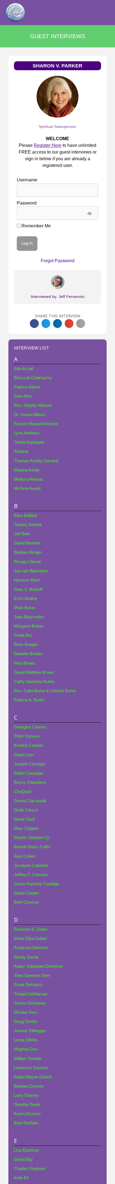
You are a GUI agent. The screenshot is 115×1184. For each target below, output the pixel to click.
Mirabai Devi (25, 1012)
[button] (34, 323)
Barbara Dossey (29, 1086)
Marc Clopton (26, 828)
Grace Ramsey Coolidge (36, 884)
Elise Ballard (25, 515)
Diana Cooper (26, 893)
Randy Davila (26, 957)
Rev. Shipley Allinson (33, 405)
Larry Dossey (26, 1095)
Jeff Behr (22, 534)
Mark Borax (24, 608)
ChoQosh (23, 791)
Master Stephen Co (31, 837)
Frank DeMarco (28, 985)
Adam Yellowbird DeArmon (38, 966)
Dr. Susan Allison (29, 414)
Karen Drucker (27, 1114)
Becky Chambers (30, 782)
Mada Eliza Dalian (30, 938)
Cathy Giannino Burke (34, 681)
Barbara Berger (28, 552)
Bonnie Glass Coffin (32, 847)
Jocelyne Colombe (31, 865)
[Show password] (89, 213)
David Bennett (27, 543)
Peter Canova (26, 736)
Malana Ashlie (26, 470)
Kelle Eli (21, 1178)
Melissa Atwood (28, 479)
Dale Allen (23, 396)
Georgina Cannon (30, 727)
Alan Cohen (24, 856)
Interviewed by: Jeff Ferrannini (57, 296)
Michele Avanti (27, 488)
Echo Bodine (25, 598)
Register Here (47, 145)
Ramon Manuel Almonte (36, 424)
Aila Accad (23, 368)
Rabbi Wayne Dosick (33, 1077)
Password (27, 203)
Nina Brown (24, 663)
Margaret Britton (28, 626)
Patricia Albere (27, 387)
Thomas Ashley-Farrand (36, 461)
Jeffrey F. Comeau (30, 874)
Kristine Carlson (28, 745)
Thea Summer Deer (32, 975)
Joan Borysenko (29, 617)
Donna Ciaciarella (30, 801)
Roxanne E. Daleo (30, 929)
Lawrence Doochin (31, 1068)
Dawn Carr (24, 755)
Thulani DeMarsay (30, 994)
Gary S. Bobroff (28, 589)
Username (27, 180)
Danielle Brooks (28, 653)
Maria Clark (24, 819)
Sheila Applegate (29, 442)
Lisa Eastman (26, 1150)
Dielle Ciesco (26, 810)
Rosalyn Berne (27, 562)
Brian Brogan (26, 644)
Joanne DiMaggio (30, 1031)
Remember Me (35, 225)
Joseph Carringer (29, 764)
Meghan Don (25, 1049)
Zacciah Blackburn (31, 571)
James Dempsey (29, 1003)
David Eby (23, 1159)
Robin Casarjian (28, 773)
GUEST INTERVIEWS (57, 36)
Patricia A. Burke (29, 700)
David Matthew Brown (34, 672)
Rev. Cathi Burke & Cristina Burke (45, 691)
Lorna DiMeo (25, 1040)
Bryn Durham (26, 1123)
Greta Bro (23, 635)
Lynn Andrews (27, 433)
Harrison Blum (27, 580)
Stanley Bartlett (28, 524)
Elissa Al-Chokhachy (33, 378)
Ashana (21, 451)
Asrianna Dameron (31, 947)
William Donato (27, 1058)
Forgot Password (58, 260)
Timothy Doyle (27, 1104)
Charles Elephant (29, 1168)
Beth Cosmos (26, 902)
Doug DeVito (25, 1021)
